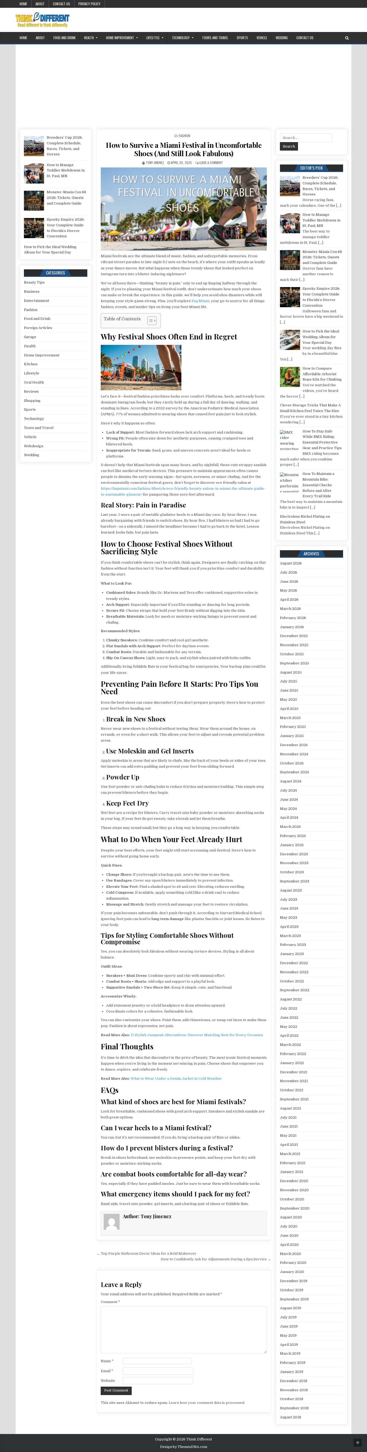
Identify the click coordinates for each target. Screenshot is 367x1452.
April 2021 (289, 1145)
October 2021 (291, 1090)
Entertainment (36, 301)
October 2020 (292, 1199)
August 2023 (291, 890)
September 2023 (294, 881)
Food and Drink (64, 37)
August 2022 (291, 999)
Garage (30, 337)
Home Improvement (120, 37)
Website (108, 1381)
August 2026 (291, 563)
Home (23, 3)
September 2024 (294, 772)
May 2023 (288, 917)
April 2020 (289, 1245)
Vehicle (262, 37)
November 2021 (294, 1081)
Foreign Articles (38, 328)
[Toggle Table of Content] (149, 320)
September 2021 (294, 1099)
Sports (242, 37)
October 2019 (291, 1290)
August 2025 (291, 672)
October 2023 (292, 872)
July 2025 (288, 681)
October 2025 (292, 654)
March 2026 (290, 609)
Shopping (32, 401)
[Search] (347, 38)
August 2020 (291, 1217)
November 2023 (294, 863)
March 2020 (290, 1254)
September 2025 (294, 663)
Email (107, 1371)
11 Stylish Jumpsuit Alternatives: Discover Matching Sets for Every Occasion (197, 1035)
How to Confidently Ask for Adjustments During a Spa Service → (216, 1259)
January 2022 (292, 1063)
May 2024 (288, 809)
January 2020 (292, 1272)
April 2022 (289, 1035)
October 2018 (291, 1399)
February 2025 (293, 727)
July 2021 (288, 1117)
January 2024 (292, 845)
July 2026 (288, 572)
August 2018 (290, 1417)
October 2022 (292, 981)
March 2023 (290, 936)
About (40, 3)
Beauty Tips (34, 282)
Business (31, 291)
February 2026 (293, 618)
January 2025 (292, 736)
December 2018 (293, 1381)
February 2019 (292, 1363)
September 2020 (295, 1208)
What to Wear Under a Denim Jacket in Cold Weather (176, 1079)
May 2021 (288, 1135)
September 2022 (294, 990)
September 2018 (294, 1408)
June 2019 (289, 1326)
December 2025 (294, 636)
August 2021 (290, 1108)
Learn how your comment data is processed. (207, 1403)
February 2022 (293, 1054)
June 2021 (289, 1126)
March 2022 (290, 1045)
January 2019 (291, 1372)
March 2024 (290, 827)
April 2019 (289, 1345)
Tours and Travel (215, 37)
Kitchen (30, 364)
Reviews (31, 391)
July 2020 (288, 1226)
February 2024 (293, 836)
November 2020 (294, 1190)
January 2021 (291, 1172)
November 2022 (294, 972)
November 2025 (294, 645)
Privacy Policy (89, 3)
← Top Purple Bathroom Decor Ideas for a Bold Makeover (146, 1253)
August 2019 (290, 1308)
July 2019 (288, 1317)
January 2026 (292, 627)
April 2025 (289, 709)
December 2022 (294, 963)
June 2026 (289, 582)
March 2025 (290, 718)
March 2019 (290, 1353)
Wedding (282, 37)
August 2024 (290, 781)
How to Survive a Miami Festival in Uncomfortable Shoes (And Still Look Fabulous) (183, 149)
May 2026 (288, 590)
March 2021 (290, 1154)
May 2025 (288, 700)
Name (107, 1361)
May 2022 (288, 1027)
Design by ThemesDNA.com (183, 1447)
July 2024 (288, 790)
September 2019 (294, 1299)
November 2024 (294, 754)
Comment (110, 1302)
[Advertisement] (183, 84)
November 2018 (294, 1390)
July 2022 (288, 1008)
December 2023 (294, 854)
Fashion (184, 135)
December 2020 (294, 1181)
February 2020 (293, 1263)
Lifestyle (153, 37)
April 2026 (289, 600)
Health (89, 37)
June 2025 (289, 690)
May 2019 (288, 1335)
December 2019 (293, 1281)
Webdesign (33, 446)
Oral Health (34, 382)
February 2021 (292, 1163)
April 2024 (289, 818)
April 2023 (289, 927)
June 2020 (289, 1235)
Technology (181, 37)
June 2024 (289, 799)
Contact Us (61, 3)
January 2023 (292, 954)
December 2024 (294, 745)
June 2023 (289, 908)
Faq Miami (200, 301)
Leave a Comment (211, 162)
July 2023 (288, 899)
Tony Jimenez (155, 162)
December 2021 (293, 1072)
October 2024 (292, 763)
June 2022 (289, 1017)
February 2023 (293, 945)
